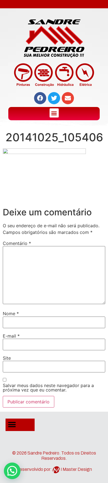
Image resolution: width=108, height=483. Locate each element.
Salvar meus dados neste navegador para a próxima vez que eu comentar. (48, 387)
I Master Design (76, 469)
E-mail (11, 336)
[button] (54, 113)
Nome (11, 313)
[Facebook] (40, 98)
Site (7, 358)
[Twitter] (54, 98)
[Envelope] (68, 98)
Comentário (17, 243)
